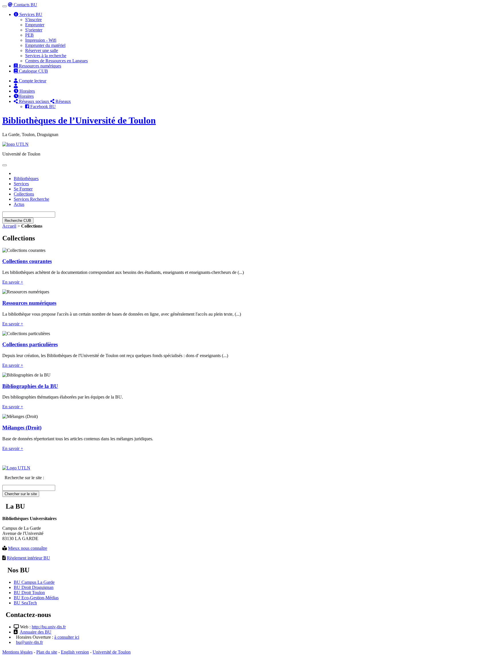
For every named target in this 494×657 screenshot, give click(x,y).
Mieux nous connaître (27, 548)
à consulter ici (66, 637)
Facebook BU (42, 106)
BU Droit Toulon (29, 592)
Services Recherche (31, 199)
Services (21, 183)
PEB (29, 35)
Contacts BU (25, 4)
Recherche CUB (18, 220)
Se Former (23, 188)
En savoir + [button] (12, 282)
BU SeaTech (25, 602)
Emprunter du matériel (45, 45)
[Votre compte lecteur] (16, 85)
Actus (19, 204)
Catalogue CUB (33, 71)
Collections (24, 194)
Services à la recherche (45, 55)
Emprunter (34, 24)
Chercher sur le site (21, 494)
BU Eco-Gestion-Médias (36, 597)
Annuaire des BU (35, 632)
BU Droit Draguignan (33, 587)
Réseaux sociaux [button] (34, 101)
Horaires (26, 91)
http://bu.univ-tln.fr (49, 626)
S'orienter (33, 29)
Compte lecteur (32, 80)
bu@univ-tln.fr (29, 642)
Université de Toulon (112, 652)
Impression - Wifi (40, 40)
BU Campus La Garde (34, 582)
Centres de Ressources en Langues (56, 60)
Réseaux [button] (62, 101)
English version (75, 652)
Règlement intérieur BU (28, 558)
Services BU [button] (30, 14)
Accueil (9, 226)
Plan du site (46, 652)
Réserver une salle (41, 50)
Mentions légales (17, 652)
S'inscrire (33, 19)
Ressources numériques (39, 65)
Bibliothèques (26, 178)
